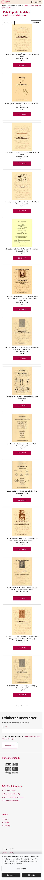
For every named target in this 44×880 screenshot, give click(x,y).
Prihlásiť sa (10, 745)
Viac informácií (17, 863)
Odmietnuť (11, 875)
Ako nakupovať (9, 791)
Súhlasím (31, 875)
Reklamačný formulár (11, 800)
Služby (6, 819)
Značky (6, 822)
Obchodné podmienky (11, 794)
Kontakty (6, 825)
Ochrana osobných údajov (13, 797)
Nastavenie (21, 869)
